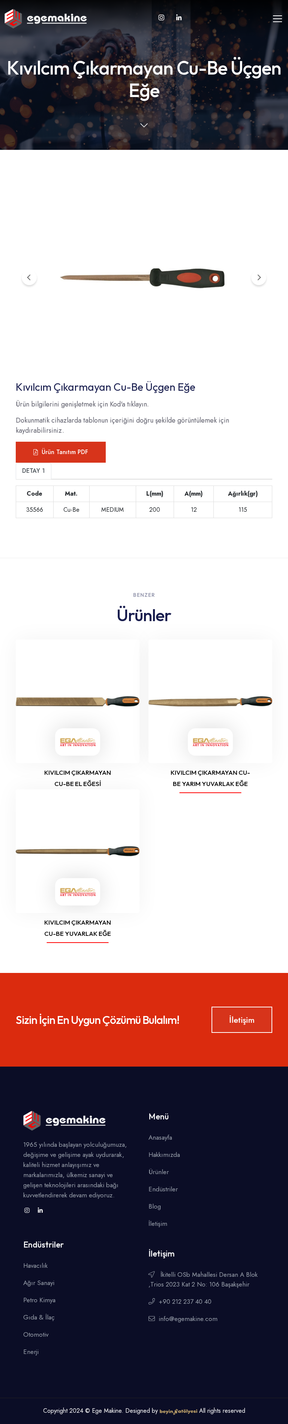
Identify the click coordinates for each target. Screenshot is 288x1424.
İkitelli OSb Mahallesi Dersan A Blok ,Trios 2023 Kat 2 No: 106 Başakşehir (203, 1279)
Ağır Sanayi (38, 1282)
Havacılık (35, 1265)
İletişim (242, 1020)
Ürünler (158, 1171)
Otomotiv (35, 1334)
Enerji (31, 1351)
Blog (154, 1206)
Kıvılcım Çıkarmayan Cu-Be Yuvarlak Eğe (77, 927)
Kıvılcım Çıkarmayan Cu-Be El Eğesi (77, 777)
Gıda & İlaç (39, 1317)
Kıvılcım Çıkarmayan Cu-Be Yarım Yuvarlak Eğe (210, 777)
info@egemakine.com (188, 1318)
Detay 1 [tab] (33, 470)
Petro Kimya (39, 1299)
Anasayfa (160, 1137)
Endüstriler (163, 1189)
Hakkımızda (164, 1154)
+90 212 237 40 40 (185, 1301)
